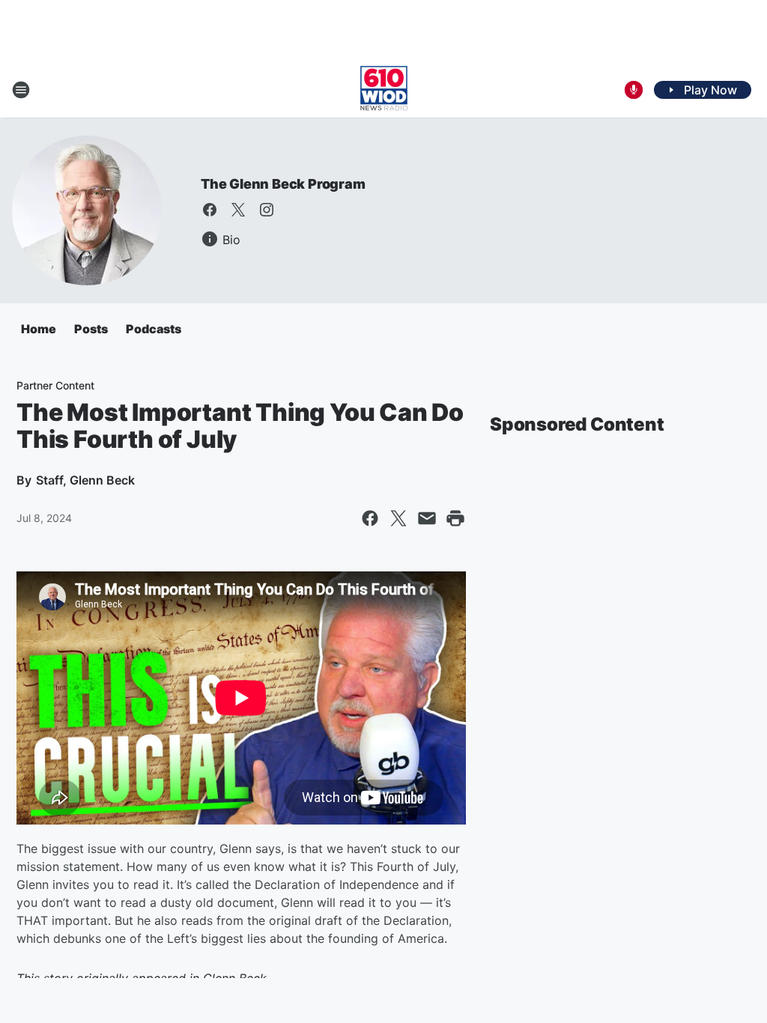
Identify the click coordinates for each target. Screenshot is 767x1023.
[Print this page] (455, 518)
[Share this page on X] (398, 518)
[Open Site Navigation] (21, 90)
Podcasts (153, 328)
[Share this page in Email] (426, 518)
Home (38, 328)
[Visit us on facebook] (210, 210)
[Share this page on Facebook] (370, 518)
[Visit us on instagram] (267, 210)
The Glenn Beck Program (283, 184)
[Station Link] (383, 90)
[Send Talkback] (634, 90)
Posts (91, 328)
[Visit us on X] (238, 210)
